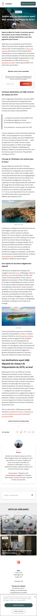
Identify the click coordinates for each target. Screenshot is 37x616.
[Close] (35, 597)
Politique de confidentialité (18, 590)
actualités (11, 412)
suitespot (8, 4)
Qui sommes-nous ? (18, 588)
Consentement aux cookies (18, 592)
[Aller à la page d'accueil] (18, 564)
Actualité (18, 12)
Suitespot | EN (18, 581)
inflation (23, 334)
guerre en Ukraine (27, 336)
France (17, 273)
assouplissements (7, 256)
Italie (31, 273)
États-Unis (7, 275)
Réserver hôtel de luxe (28, 4)
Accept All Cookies (18, 605)
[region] (18, 605)
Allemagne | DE (18, 575)
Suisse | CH (18, 577)
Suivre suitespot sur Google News (18, 421)
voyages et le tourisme (14, 414)
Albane (22, 25)
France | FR (18, 573)
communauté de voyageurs (14, 475)
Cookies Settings (18, 611)
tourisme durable (7, 416)
